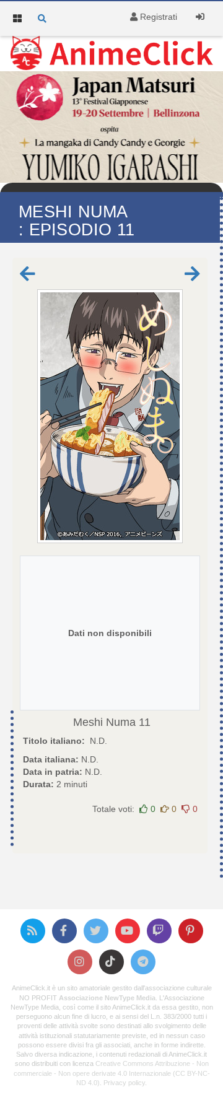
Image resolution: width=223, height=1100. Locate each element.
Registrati (157, 17)
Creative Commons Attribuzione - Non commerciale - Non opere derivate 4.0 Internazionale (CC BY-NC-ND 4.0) (112, 1073)
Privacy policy (124, 1082)
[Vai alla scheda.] (110, 416)
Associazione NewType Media (107, 998)
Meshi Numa (104, 722)
